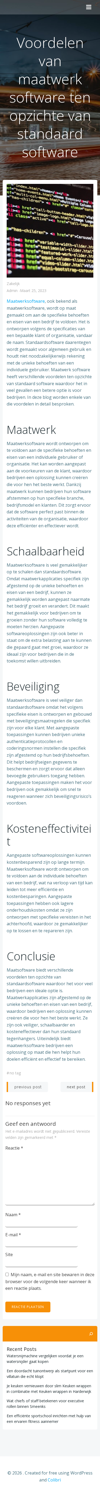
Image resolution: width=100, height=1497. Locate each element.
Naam (13, 1215)
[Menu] (88, 7)
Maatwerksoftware (26, 301)
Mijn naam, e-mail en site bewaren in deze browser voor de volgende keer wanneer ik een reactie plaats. (49, 1281)
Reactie (14, 1148)
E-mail (13, 1235)
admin (12, 290)
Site (9, 1254)
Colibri (54, 1480)
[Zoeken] (91, 1333)
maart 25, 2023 (33, 290)
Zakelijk (13, 283)
